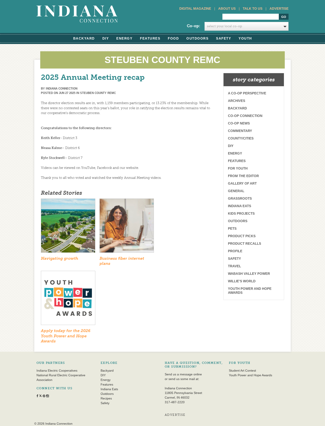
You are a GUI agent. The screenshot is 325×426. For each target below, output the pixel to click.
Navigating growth (59, 258)
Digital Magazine (195, 8)
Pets (232, 228)
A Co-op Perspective (247, 93)
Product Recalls (244, 243)
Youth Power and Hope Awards (249, 290)
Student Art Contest (242, 370)
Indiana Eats (239, 206)
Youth (245, 38)
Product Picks (242, 236)
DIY (105, 38)
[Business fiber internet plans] (126, 227)
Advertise (279, 8)
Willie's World (242, 281)
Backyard (84, 38)
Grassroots (240, 198)
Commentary (240, 131)
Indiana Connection (61, 88)
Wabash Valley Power (249, 273)
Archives (236, 101)
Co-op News (239, 123)
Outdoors (197, 38)
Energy (124, 38)
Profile (235, 251)
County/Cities (241, 138)
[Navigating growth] (68, 227)
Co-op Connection (245, 116)
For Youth (238, 168)
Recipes (106, 398)
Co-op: (193, 25)
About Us (227, 8)
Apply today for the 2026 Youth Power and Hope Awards (65, 336)
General (236, 191)
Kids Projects (241, 213)
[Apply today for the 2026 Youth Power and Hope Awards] (68, 299)
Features (150, 38)
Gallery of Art (242, 183)
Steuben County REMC (98, 93)
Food (173, 38)
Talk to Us (252, 8)
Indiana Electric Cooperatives (56, 370)
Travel (234, 266)
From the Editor (243, 176)
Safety (223, 38)
